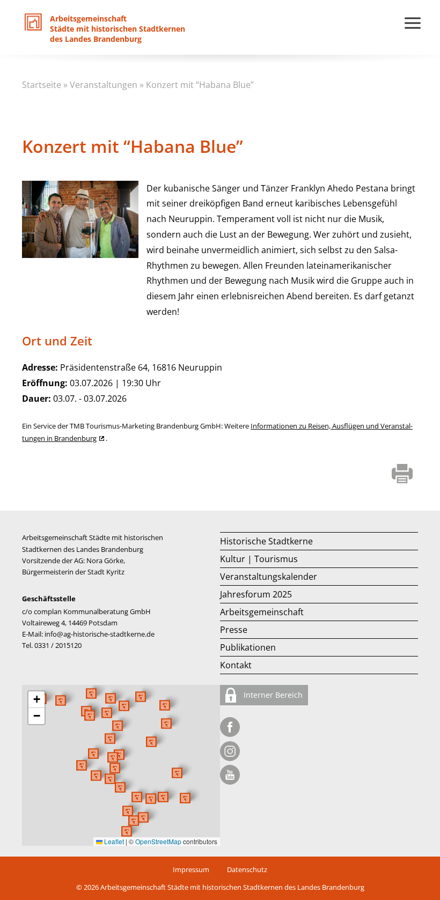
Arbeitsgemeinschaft (262, 612)
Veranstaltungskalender (268, 576)
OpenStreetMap (158, 841)
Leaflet (113, 841)
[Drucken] (402, 475)
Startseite (41, 85)
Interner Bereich (272, 695)
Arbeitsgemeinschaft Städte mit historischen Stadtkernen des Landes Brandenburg (232, 887)
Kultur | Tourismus (259, 559)
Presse (233, 630)
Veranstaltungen (103, 85)
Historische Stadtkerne (266, 541)
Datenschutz (247, 869)
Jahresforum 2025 (256, 594)
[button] (151, 741)
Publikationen (248, 647)
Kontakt (236, 665)
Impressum (191, 869)
